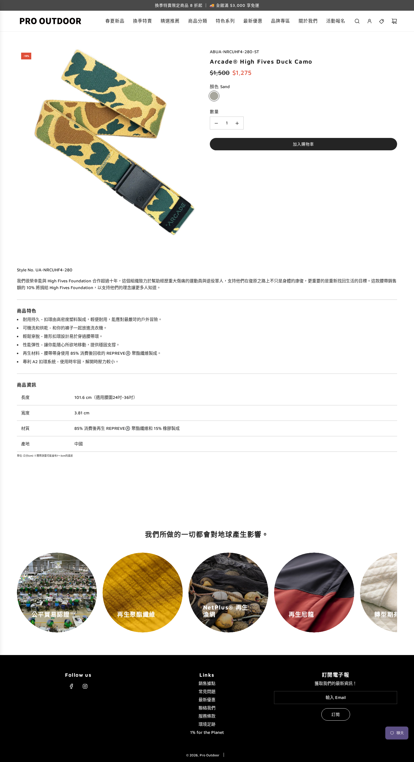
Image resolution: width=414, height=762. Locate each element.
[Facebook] (71, 686)
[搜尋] (357, 21)
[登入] (369, 21)
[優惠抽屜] (382, 21)
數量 (214, 112)
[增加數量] (237, 123)
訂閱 (335, 714)
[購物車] (394, 21)
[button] (23, 592)
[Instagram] (85, 686)
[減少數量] (216, 123)
